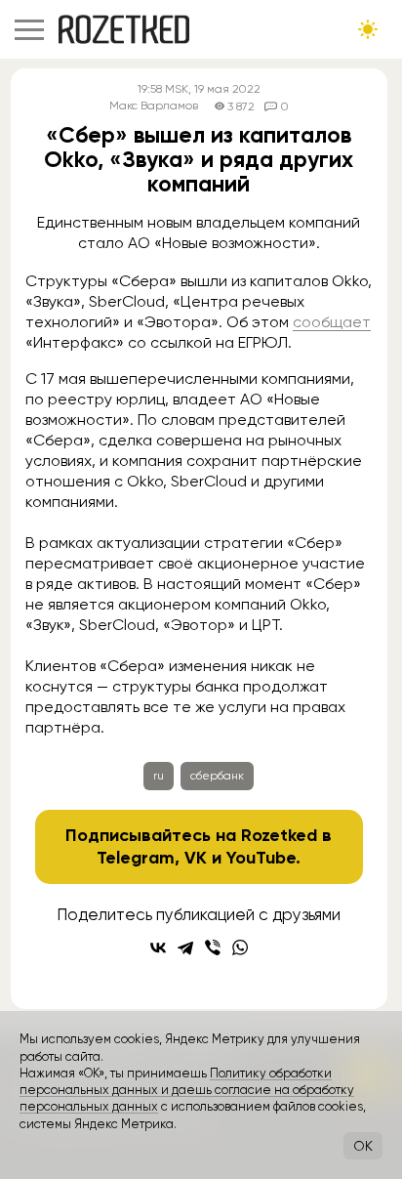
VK (195, 857)
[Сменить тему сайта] (367, 29)
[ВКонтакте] (158, 947)
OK (363, 1146)
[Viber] (212, 947)
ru (158, 775)
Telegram (136, 857)
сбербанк (217, 775)
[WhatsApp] (240, 947)
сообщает (332, 322)
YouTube (261, 857)
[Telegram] (185, 947)
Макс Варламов (153, 106)
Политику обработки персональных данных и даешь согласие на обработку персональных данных (187, 1090)
